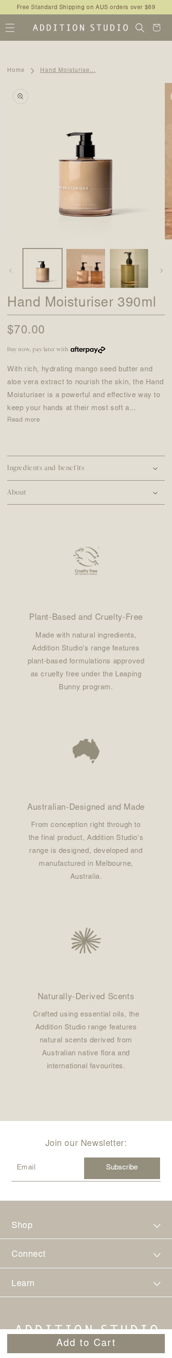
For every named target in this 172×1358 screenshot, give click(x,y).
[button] (9, 27)
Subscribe (122, 1167)
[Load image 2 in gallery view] (85, 268)
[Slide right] (161, 270)
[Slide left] (10, 270)
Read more (23, 420)
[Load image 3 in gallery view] (129, 268)
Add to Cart (86, 1343)
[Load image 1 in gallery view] (42, 268)
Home (16, 70)
